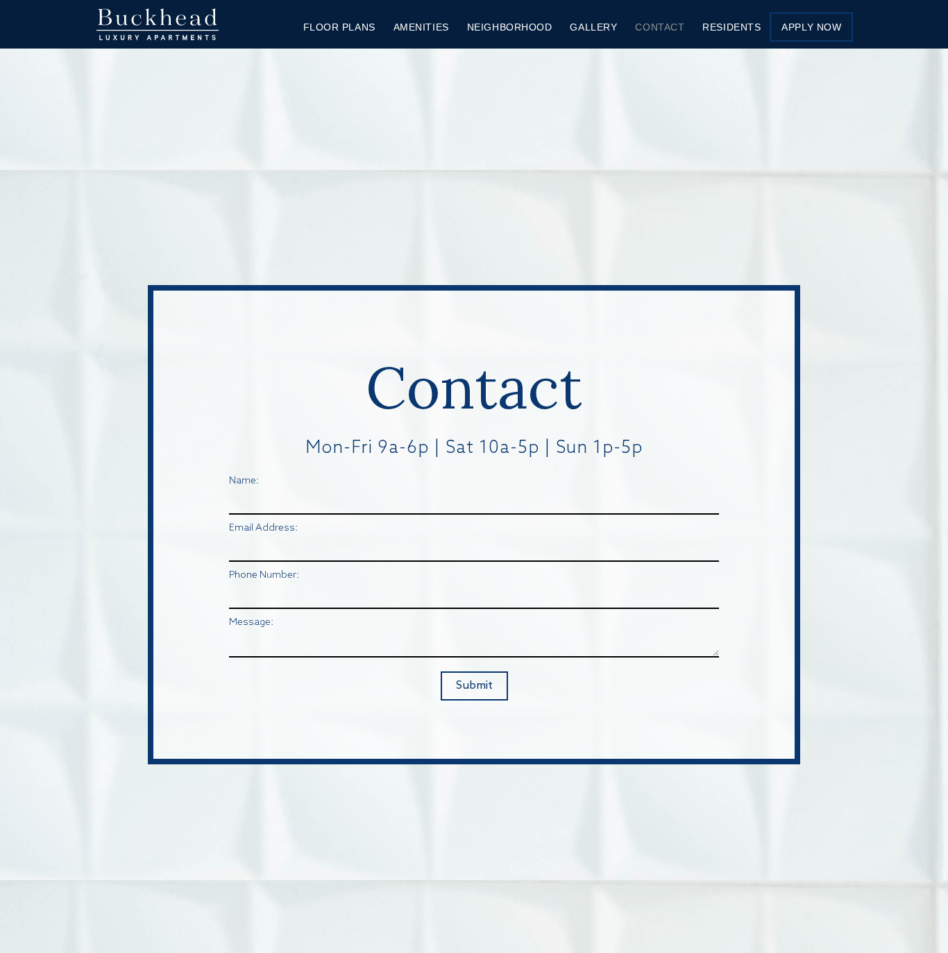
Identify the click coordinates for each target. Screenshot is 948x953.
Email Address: (263, 528)
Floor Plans (339, 27)
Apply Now (811, 27)
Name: (244, 481)
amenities (421, 27)
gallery (593, 27)
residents (731, 27)
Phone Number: (264, 575)
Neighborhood (509, 27)
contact (659, 27)
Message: (251, 622)
